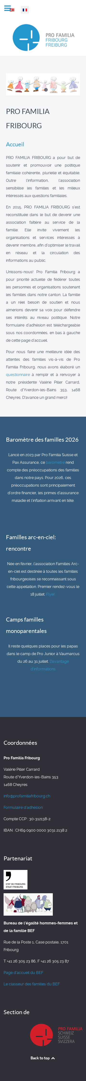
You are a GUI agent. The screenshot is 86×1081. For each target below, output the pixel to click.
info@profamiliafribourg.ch (27, 796)
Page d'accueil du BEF (23, 972)
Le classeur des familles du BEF (32, 984)
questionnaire (18, 374)
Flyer (50, 594)
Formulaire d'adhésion (23, 807)
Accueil (15, 144)
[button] (40, 90)
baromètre (55, 462)
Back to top (40, 1058)
